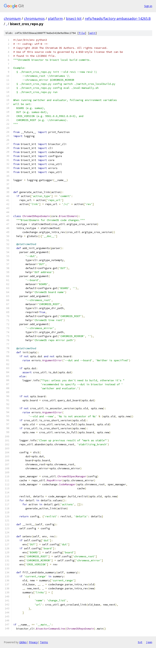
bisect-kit (74, 18)
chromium (12, 18)
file (82, 33)
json (149, 642)
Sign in (148, 6)
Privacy (33, 642)
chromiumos (34, 18)
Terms (44, 642)
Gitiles (23, 642)
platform (55, 18)
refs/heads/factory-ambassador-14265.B (118, 18)
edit (92, 33)
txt (140, 642)
